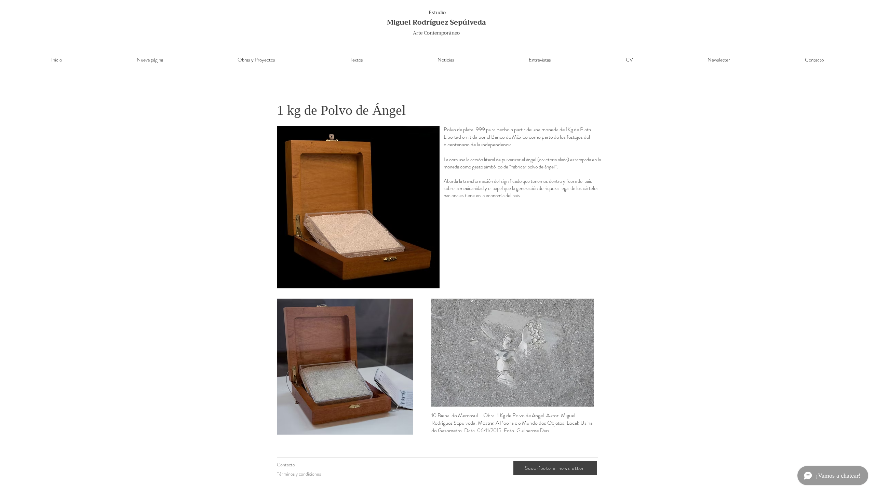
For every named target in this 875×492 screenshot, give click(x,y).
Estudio (437, 12)
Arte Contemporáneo (436, 33)
